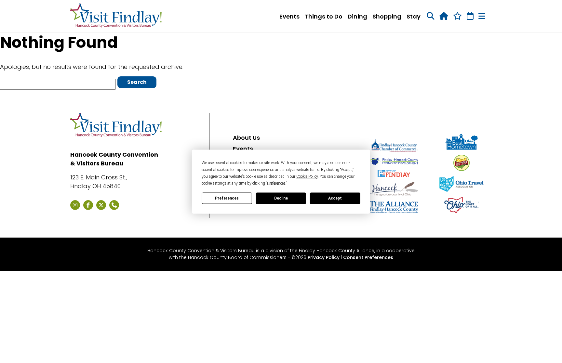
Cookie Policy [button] (307, 176)
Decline (281, 198)
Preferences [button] (276, 183)
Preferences (227, 198)
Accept (335, 198)
